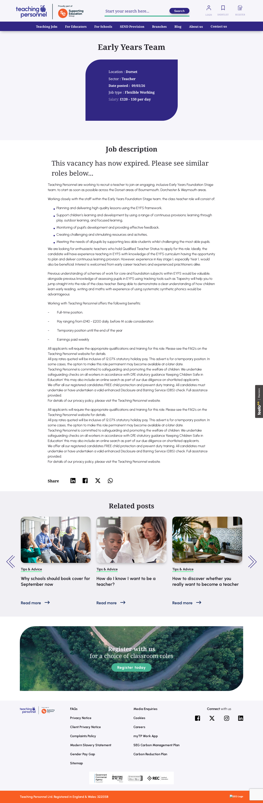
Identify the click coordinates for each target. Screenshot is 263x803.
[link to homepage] (49, 11)
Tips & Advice (31, 569)
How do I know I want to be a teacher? (126, 581)
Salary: (114, 99)
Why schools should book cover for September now (55, 581)
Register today (131, 667)
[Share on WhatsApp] (110, 481)
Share (53, 481)
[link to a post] (56, 540)
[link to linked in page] (240, 718)
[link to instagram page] (226, 718)
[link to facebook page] (197, 718)
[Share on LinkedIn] (72, 481)
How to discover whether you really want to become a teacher (205, 581)
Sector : (115, 78)
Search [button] (179, 11)
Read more (31, 602)
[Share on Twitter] (98, 481)
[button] (11, 561)
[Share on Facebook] (85, 481)
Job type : (117, 92)
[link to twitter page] (212, 718)
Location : (117, 71)
